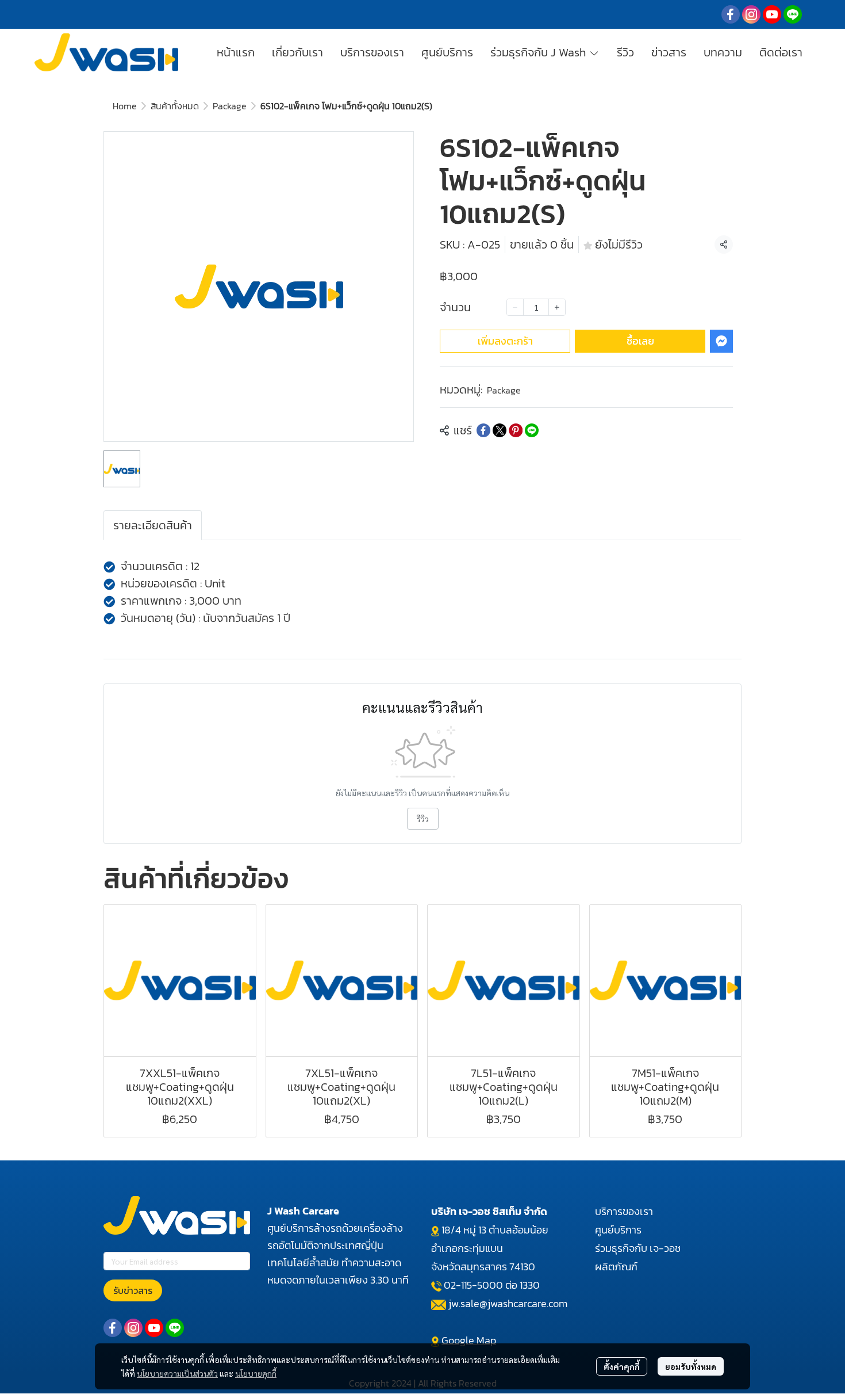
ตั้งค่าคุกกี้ (622, 1366)
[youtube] (772, 14)
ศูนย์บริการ (618, 1230)
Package (230, 106)
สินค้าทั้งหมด (175, 106)
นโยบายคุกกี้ (255, 1373)
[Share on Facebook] (483, 430)
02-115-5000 (473, 1285)
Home (125, 106)
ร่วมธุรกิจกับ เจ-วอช (638, 1248)
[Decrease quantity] (515, 307)
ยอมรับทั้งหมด (690, 1366)
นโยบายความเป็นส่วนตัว (177, 1373)
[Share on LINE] (532, 430)
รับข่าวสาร (132, 1290)
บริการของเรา (624, 1211)
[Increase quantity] (557, 307)
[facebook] (730, 14)
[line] (792, 14)
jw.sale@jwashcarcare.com (507, 1303)
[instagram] (751, 14)
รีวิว (423, 819)
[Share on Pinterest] (516, 430)
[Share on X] (499, 430)
